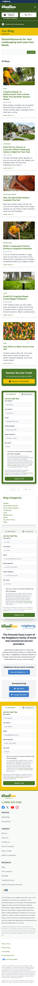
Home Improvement (9, 194)
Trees (5, 522)
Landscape (7, 144)
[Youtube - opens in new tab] (12, 807)
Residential (12, 394)
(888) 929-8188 (13, 802)
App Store (20, 688)
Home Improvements (11, 508)
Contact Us (6, 842)
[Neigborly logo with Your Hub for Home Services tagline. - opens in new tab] (28, 626)
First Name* (8, 401)
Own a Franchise (8, 846)
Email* (7, 417)
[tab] (10, 707)
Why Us (4, 833)
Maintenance (7, 243)
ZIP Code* (6, 580)
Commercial (28, 394)
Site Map (5, 876)
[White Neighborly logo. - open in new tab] (6, 1)
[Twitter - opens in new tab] (7, 807)
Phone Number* (10, 426)
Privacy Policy (14, 465)
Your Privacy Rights (11, 959)
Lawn (5, 88)
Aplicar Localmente (9, 855)
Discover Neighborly (17, 672)
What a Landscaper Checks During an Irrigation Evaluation (17, 247)
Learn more (7, 115)
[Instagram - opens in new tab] (17, 807)
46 (26, 489)
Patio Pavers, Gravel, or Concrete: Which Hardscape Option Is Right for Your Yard (16, 149)
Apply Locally (7, 851)
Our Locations (7, 871)
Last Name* (8, 409)
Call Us (29, 15)
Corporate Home (8, 880)
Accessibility (6, 951)
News (5, 517)
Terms (30, 464)
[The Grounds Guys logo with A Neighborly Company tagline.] (10, 626)
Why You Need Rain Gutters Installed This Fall (16, 199)
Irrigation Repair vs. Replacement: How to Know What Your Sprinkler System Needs (16, 95)
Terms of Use (6, 944)
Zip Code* (8, 443)
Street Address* (10, 434)
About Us (5, 838)
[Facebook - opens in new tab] (3, 807)
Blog (3, 867)
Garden (6, 503)
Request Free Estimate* (11, 14)
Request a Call (19, 478)
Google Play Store (20, 695)
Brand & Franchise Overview (12, 885)
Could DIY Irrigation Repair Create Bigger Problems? (15, 297)
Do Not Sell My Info (8, 955)
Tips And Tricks (9, 520)
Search (32, 52)
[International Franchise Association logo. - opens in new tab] (5, 890)
